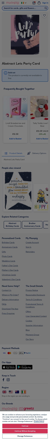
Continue (25, 426)
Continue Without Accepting (25, 431)
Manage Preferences (24, 436)
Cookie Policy (39, 421)
